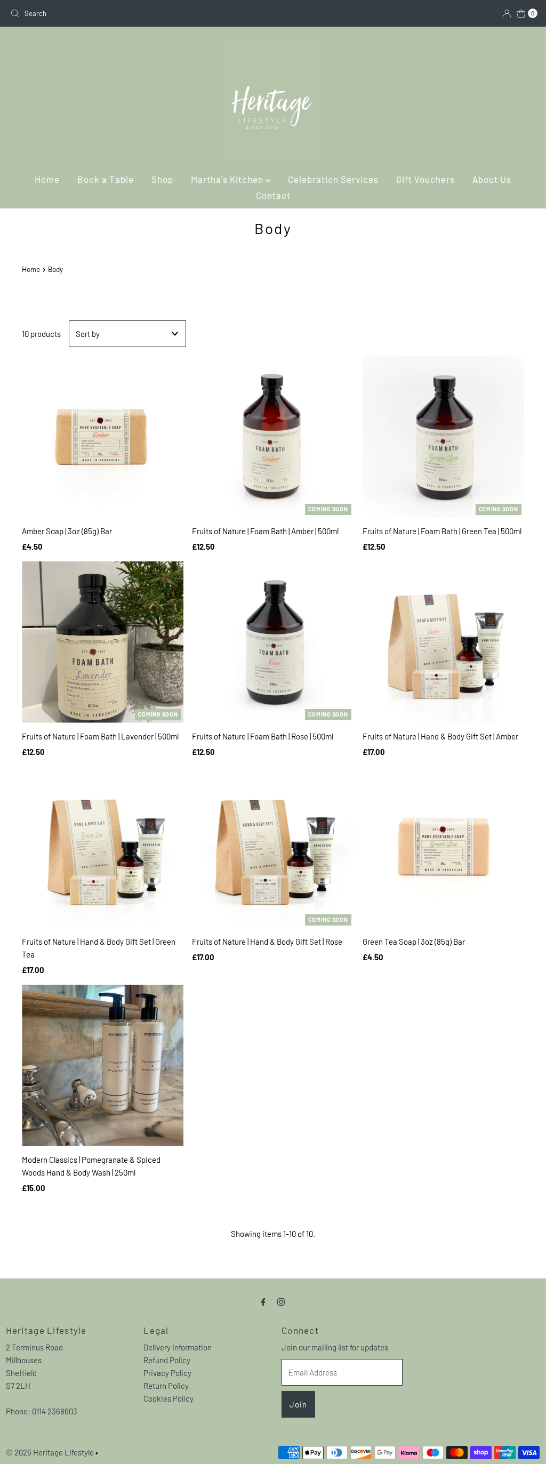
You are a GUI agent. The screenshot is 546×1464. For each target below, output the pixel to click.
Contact (273, 195)
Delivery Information (177, 1347)
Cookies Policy (168, 1398)
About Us (491, 179)
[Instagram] (281, 1300)
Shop (162, 179)
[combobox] (137, 13)
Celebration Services (333, 179)
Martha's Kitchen (228, 179)
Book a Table (105, 179)
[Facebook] (263, 1300)
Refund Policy (166, 1360)
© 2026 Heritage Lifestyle (50, 1452)
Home (47, 179)
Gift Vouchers (425, 179)
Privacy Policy (167, 1373)
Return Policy (166, 1385)
